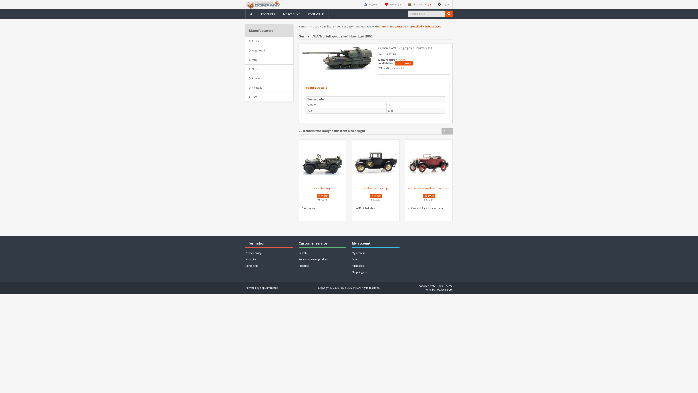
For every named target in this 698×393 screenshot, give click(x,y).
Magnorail (258, 50)
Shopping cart (360, 272)
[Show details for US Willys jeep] (322, 163)
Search (303, 253)
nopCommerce (269, 287)
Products (268, 14)
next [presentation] (450, 131)
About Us (250, 259)
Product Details (315, 88)
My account (291, 14)
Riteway (257, 87)
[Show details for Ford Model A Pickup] (376, 163)
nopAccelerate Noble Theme (436, 286)
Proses (256, 78)
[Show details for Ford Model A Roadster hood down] (429, 163)
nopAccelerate (444, 289)
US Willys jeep (322, 188)
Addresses (358, 265)
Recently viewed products (314, 259)
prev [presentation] (444, 131)
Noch (255, 69)
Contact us (316, 14)
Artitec (403, 59)
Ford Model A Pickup (375, 188)
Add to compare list (393, 68)
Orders (356, 259)
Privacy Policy (253, 253)
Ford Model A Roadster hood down (429, 188)
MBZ (254, 59)
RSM (254, 97)
